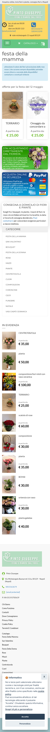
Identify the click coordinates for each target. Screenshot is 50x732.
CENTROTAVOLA (27, 333)
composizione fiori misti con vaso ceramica (32, 375)
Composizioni (13, 285)
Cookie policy (7, 624)
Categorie (13, 229)
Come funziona (8, 608)
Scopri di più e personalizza (18, 709)
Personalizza (25, 724)
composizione (25, 435)
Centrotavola (13, 274)
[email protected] (9, 31)
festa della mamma (16, 236)
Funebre (10, 301)
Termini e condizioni (10, 628)
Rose (8, 258)
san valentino (13, 242)
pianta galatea (25, 518)
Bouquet (10, 247)
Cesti (8, 295)
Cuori (9, 279)
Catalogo (30, 43)
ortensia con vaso (27, 497)
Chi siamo (6, 604)
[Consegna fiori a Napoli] (25, 13)
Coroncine (11, 290)
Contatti (5, 612)
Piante (9, 268)
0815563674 (36, 29)
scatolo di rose (25, 415)
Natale (9, 306)
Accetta (25, 717)
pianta (22, 353)
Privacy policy (7, 620)
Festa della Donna (16, 252)
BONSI (22, 476)
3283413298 (36, 31)
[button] (42, 43)
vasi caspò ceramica (16, 311)
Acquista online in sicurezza (15, 176)
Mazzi (8, 263)
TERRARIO (12, 123)
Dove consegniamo (10, 616)
